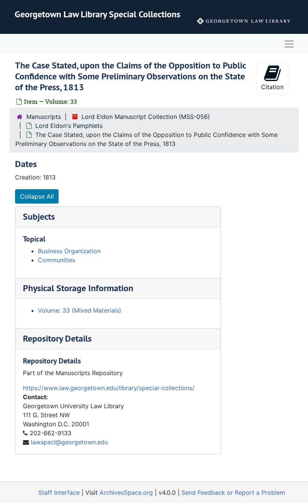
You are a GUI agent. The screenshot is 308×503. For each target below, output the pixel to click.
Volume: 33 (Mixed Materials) (79, 310)
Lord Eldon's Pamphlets (69, 125)
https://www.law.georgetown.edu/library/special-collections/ (109, 388)
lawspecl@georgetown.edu (69, 442)
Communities (56, 260)
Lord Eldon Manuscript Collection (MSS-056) (146, 116)
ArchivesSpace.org (126, 492)
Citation (272, 87)
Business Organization (69, 251)
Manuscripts (43, 116)
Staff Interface (59, 492)
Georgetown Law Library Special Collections (97, 14)
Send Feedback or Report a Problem (233, 492)
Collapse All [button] (37, 196)
